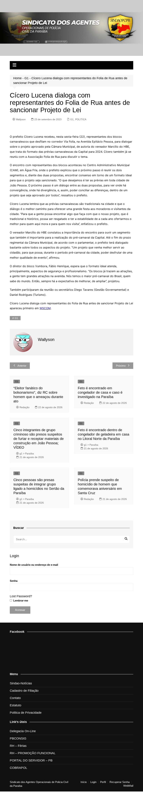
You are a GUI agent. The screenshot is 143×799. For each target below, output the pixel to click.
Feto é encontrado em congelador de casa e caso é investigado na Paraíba (100, 392)
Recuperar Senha (120, 782)
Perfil (103, 782)
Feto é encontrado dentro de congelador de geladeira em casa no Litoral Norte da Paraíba (103, 434)
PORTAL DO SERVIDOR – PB (31, 760)
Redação (24, 407)
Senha (13, 580)
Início (84, 782)
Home (17, 78)
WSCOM (45, 308)
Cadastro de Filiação (24, 690)
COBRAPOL (18, 768)
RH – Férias (18, 746)
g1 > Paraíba (27, 453)
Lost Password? (21, 596)
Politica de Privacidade (26, 712)
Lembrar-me (20, 600)
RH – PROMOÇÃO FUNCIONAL (32, 753)
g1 (16, 318)
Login (93, 782)
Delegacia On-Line (23, 731)
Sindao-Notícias (21, 683)
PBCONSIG (18, 738)
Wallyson (21, 119)
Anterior (21, 365)
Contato (15, 698)
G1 (26, 78)
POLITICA (80, 119)
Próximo (121, 365)
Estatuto (15, 705)
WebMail (128, 785)
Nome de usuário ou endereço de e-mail (34, 564)
